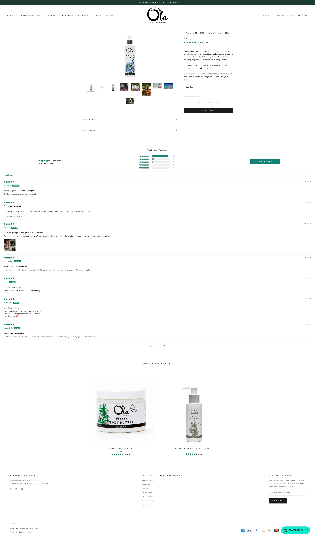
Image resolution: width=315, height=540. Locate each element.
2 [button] (154, 346)
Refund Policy (147, 497)
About (109, 15)
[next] (307, 412)
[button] (190, 42)
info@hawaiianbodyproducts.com (35, 483)
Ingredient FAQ (148, 480)
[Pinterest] (22, 488)
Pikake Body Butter (121, 448)
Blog (98, 15)
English (266, 15)
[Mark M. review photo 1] (10, 245)
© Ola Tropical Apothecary (24, 529)
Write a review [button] (265, 161)
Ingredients (89, 130)
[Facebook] (11, 488)
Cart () (302, 15)
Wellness (67, 15)
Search (290, 15)
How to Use (88, 119)
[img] (9, 182)
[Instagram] (16, 488)
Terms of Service (148, 501)
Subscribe (278, 501)
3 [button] (158, 346)
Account (280, 15)
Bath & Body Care (31, 15)
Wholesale (84, 15)
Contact (145, 489)
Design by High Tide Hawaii (20, 532)
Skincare (52, 15)
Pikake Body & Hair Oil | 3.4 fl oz (194, 448)
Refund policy (147, 505)
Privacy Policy (147, 493)
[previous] (7, 412)
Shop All (11, 15)
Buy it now (208, 110)
